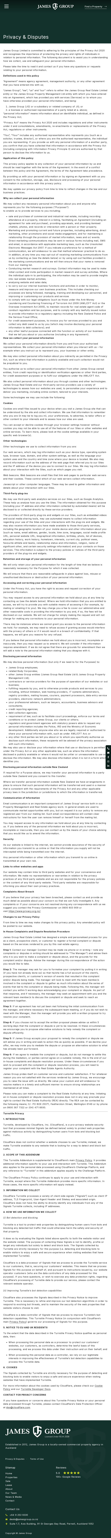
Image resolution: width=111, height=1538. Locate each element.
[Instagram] (108, 761)
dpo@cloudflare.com (18, 1407)
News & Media (13, 1497)
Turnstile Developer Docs (35, 1389)
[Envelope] (108, 753)
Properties (11, 1477)
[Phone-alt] (108, 748)
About (8, 1489)
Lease (8, 1485)
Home (8, 1473)
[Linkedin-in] (108, 766)
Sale (7, 1481)
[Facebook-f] (108, 757)
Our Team (11, 1493)
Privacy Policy (84, 1160)
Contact (9, 1500)
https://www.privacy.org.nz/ (25, 911)
